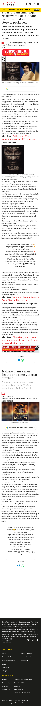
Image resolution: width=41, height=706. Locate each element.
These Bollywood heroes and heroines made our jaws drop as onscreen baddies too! (20, 340)
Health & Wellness (26, 653)
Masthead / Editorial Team (22, 693)
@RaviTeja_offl (10, 254)
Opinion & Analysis (7, 657)
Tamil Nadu (5, 667)
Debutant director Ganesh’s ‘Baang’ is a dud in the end (20, 299)
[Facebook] (37, 640)
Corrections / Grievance (21, 683)
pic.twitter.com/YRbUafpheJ (26, 261)
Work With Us (6, 689)
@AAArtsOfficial (15, 256)
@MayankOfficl (29, 259)
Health (27, 10)
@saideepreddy (25, 542)
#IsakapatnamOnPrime (22, 530)
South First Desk (7, 396)
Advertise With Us (19, 689)
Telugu (36, 9)
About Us (4, 679)
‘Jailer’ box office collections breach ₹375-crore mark (19, 137)
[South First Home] (11, 4)
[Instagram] (34, 3)
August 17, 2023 (20, 266)
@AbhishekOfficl (30, 254)
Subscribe (11, 10)
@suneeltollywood (15, 539)
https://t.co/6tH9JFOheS (16, 535)
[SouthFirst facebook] (26, 3)
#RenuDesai (11, 259)
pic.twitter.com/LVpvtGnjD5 (21, 549)
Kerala (4, 664)
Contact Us (5, 686)
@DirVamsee (20, 254)
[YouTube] (37, 3)
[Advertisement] (20, 596)
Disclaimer (17, 686)
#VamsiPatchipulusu (20, 547)
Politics (20, 10)
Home (3, 10)
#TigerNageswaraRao (13, 247)
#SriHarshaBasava (16, 544)
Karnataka (24, 660)
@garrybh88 (27, 544)
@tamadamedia (27, 539)
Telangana (5, 671)
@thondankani (28, 535)
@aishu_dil (10, 537)
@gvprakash (20, 259)
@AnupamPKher (26, 256)
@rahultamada (15, 542)
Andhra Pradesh (26, 657)
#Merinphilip (30, 537)
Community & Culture (8, 660)
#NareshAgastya (20, 537)
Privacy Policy (6, 683)
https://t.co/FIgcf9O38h (21, 249)
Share (3, 57)
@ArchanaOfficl (11, 261)
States (4, 653)
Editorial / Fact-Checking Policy (23, 679)
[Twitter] (30, 3)
